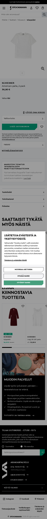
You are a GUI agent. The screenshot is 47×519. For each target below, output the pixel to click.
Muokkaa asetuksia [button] (23, 270)
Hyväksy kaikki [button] (23, 283)
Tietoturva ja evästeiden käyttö (15, 260)
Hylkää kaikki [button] (23, 276)
